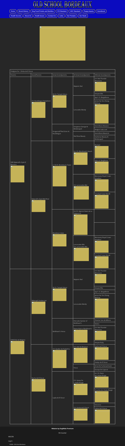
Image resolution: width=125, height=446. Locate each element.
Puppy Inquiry (89, 11)
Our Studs (82, 16)
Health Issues (39, 16)
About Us (28, 16)
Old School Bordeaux (19, 444)
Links (61, 16)
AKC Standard (75, 11)
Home (13, 11)
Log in (10, 441)
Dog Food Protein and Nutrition (43, 11)
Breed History (23, 11)
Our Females (71, 16)
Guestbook (101, 11)
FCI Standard (62, 11)
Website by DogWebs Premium (63, 429)
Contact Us (52, 16)
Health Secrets (16, 16)
